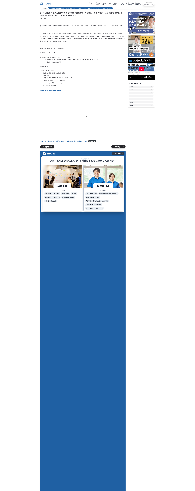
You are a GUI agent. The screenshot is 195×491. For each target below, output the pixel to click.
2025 (131, 90)
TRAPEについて (117, 153)
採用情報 (131, 3)
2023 (131, 96)
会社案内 (115, 3)
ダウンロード (92, 141)
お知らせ (104, 3)
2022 (131, 99)
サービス (91, 3)
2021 (131, 102)
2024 (131, 93)
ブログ (109, 3)
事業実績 (98, 3)
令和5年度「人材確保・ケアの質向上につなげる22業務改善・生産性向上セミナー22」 (64, 141)
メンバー (124, 3)
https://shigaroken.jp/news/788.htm (51, 90)
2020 (131, 105)
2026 (131, 87)
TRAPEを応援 (138, 3)
